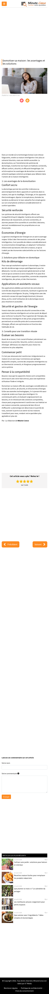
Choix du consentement (24, 991)
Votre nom (6, 763)
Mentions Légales (11, 988)
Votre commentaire (9, 773)
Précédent (12, 544)
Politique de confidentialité (31, 988)
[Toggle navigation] (4, 4)
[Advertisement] (24, 32)
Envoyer (6, 797)
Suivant (38, 544)
